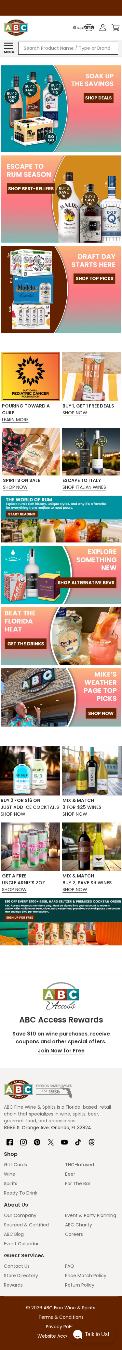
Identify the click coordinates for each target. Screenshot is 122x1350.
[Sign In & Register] (103, 27)
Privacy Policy (61, 1326)
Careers (74, 1234)
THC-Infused (79, 1164)
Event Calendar (21, 1243)
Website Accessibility (61, 1336)
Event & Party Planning (90, 1215)
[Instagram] (23, 1139)
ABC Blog (14, 1234)
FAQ (69, 1266)
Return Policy (79, 1285)
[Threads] (92, 1139)
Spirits (10, 1183)
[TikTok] (78, 1139)
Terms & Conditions (61, 1317)
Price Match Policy (85, 1275)
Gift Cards (15, 1164)
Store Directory (21, 1275)
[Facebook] (10, 1139)
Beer (70, 1174)
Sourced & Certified (26, 1225)
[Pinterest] (37, 1139)
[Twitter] (51, 1139)
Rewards (13, 1285)
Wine (9, 1174)
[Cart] (115, 27)
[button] (91, 1334)
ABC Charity (78, 1225)
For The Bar (77, 1183)
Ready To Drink (20, 1193)
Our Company (20, 1215)
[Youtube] (64, 1139)
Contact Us (17, 1266)
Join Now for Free (61, 1050)
